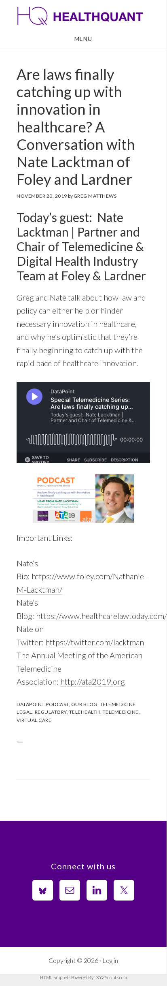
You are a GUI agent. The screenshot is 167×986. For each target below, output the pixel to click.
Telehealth (84, 712)
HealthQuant (83, 15)
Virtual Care (34, 720)
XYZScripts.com (111, 977)
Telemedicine (118, 704)
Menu (83, 38)
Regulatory (51, 712)
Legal (24, 712)
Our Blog (84, 704)
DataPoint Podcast (43, 704)
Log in (110, 960)
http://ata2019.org (92, 681)
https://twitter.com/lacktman (94, 642)
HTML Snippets (55, 977)
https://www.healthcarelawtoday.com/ (101, 616)
